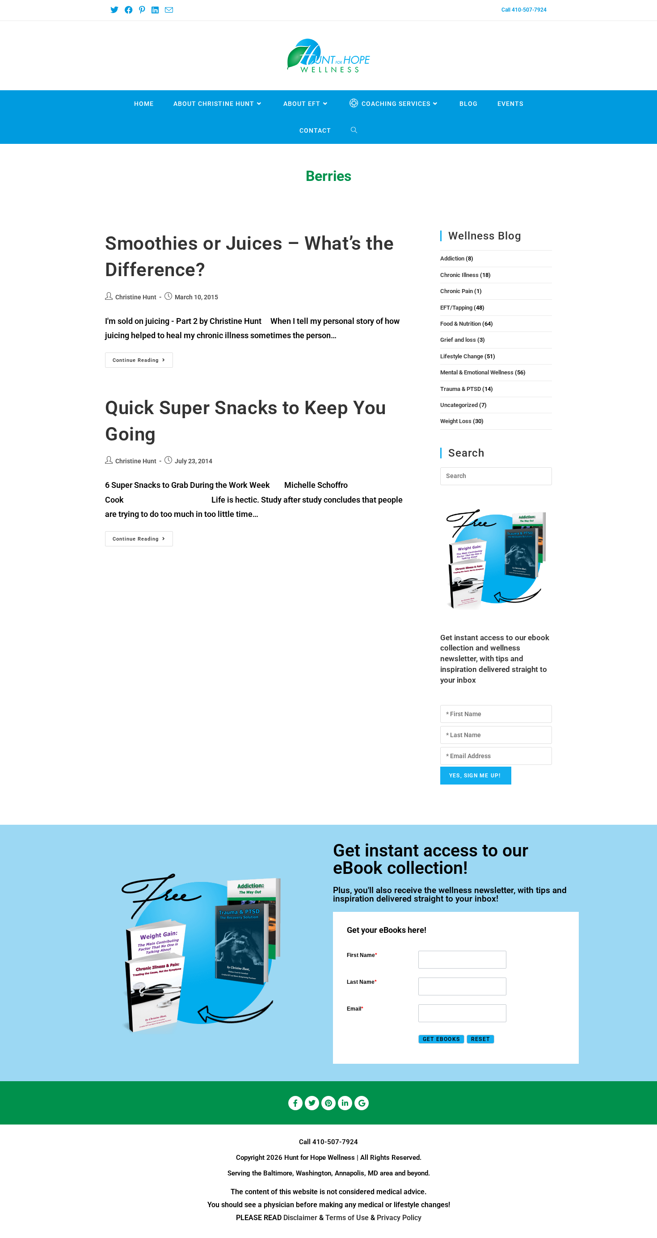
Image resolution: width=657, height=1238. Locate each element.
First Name (362, 955)
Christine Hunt (135, 297)
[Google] (361, 1103)
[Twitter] (312, 1103)
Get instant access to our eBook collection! (430, 859)
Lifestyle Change (461, 356)
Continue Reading (143, 358)
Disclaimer (300, 1217)
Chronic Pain (456, 291)
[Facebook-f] (295, 1103)
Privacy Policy (399, 1217)
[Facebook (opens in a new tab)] (128, 10)
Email (355, 1009)
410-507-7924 (335, 1142)
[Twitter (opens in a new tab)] (115, 10)
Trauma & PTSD (460, 389)
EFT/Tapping (456, 307)
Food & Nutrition (460, 323)
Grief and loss (458, 339)
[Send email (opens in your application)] (168, 10)
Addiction (452, 258)
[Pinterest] (328, 1103)
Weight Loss (456, 421)
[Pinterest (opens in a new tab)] (141, 10)
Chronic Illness (459, 275)
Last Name (362, 982)
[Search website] (354, 130)
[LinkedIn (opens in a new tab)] (154, 10)
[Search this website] (496, 475)
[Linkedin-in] (345, 1103)
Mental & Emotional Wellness (477, 372)
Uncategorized (459, 405)
